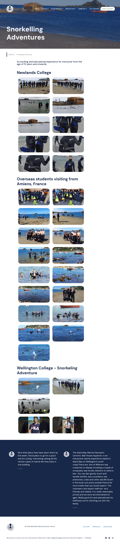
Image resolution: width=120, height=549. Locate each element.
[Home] (11, 9)
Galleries (82, 9)
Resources (70, 9)
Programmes (56, 9)
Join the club (107, 526)
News (37, 9)
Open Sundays (107, 9)
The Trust (86, 526)
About (44, 9)
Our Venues (94, 9)
